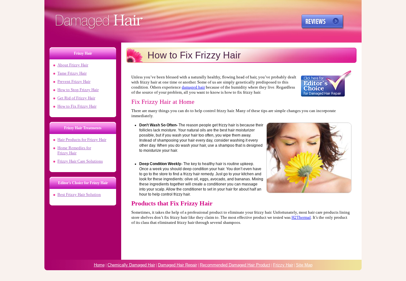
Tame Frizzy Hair (72, 73)
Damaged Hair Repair (177, 265)
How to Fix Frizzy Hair (76, 106)
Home (99, 265)
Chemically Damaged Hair (131, 265)
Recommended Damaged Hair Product (235, 265)
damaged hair (193, 87)
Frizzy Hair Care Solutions (80, 161)
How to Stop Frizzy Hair (78, 89)
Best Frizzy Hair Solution (79, 194)
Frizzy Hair (96, 139)
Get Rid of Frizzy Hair (76, 98)
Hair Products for (72, 139)
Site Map (304, 265)
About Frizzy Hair (72, 65)
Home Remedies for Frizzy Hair (74, 150)
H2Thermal (301, 217)
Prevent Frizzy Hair (73, 81)
